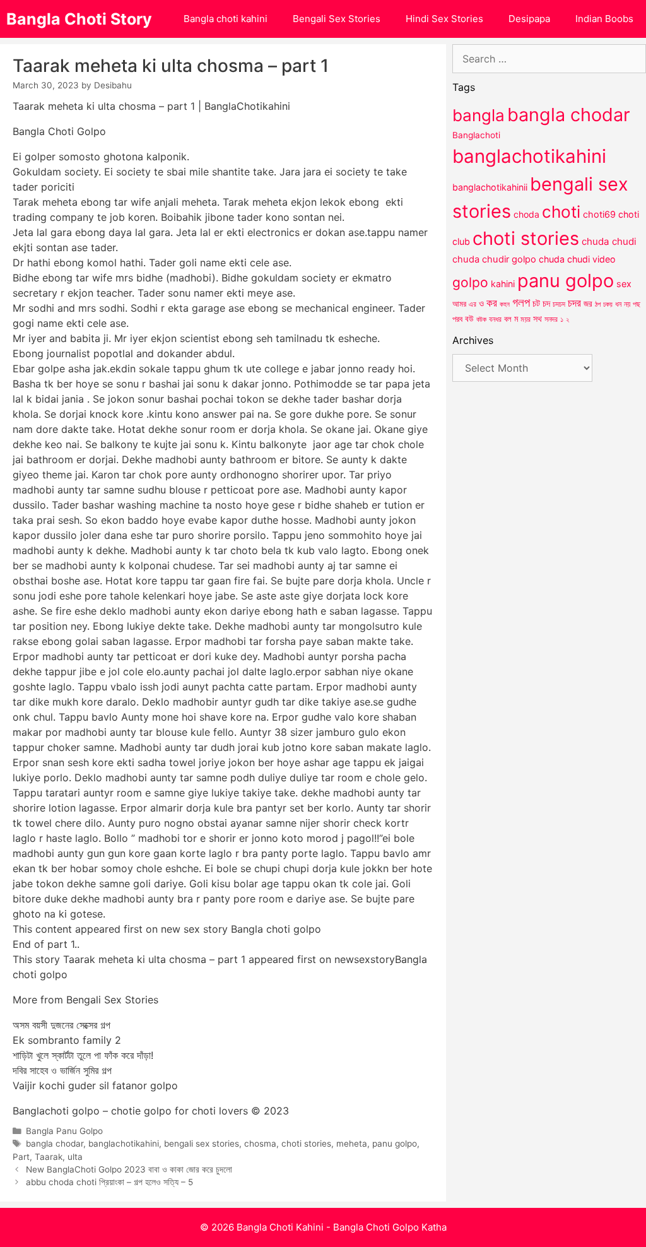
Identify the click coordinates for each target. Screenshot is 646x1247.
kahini (503, 283)
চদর (574, 303)
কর (491, 302)
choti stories (306, 1143)
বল (508, 319)
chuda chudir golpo (494, 259)
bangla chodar (54, 1143)
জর (588, 303)
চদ (546, 303)
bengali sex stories (201, 1143)
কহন (505, 304)
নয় (627, 304)
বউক (481, 319)
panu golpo (394, 1143)
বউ (469, 319)
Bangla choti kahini (225, 19)
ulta (75, 1157)
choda (526, 214)
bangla (478, 115)
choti (561, 212)
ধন (618, 304)
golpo (470, 282)
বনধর (495, 319)
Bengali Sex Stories (336, 19)
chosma (260, 1143)
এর (472, 304)
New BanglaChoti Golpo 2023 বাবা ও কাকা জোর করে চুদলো (129, 1169)
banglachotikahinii (489, 187)
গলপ (521, 302)
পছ (636, 304)
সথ (537, 318)
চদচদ (559, 304)
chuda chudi (609, 241)
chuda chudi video (577, 259)
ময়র (525, 319)
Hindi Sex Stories (444, 19)
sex (623, 283)
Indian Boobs (604, 19)
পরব (457, 319)
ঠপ (598, 304)
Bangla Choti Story (79, 18)
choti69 (599, 214)
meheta (351, 1143)
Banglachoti (476, 135)
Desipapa (529, 19)
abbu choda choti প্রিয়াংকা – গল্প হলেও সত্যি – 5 (109, 1182)
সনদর (551, 319)
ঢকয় (608, 304)
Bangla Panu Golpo (64, 1131)
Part (21, 1157)
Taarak (48, 1157)
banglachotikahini (123, 1143)
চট (536, 303)
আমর (459, 303)
